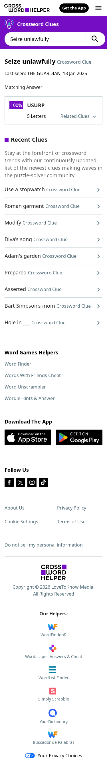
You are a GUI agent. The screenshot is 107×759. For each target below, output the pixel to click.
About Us (15, 508)
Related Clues (75, 116)
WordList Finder (54, 677)
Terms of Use (71, 521)
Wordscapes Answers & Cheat (53, 656)
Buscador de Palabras (53, 742)
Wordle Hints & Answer (30, 398)
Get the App (74, 8)
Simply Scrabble (53, 699)
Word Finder (18, 364)
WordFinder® (53, 634)
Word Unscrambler (25, 387)
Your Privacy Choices (60, 755)
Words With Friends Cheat (33, 375)
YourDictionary (54, 721)
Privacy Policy (71, 508)
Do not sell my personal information (44, 545)
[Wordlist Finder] (53, 572)
